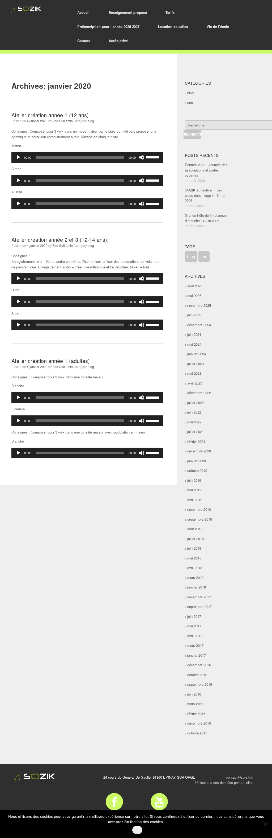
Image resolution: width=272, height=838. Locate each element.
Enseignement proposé (128, 12)
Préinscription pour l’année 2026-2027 (108, 26)
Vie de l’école (218, 26)
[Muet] (141, 157)
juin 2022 (194, 412)
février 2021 (196, 441)
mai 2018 (194, 558)
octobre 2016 (197, 674)
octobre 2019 (197, 470)
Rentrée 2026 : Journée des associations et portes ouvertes (206, 170)
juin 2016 (194, 694)
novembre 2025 (199, 305)
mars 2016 (195, 703)
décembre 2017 (199, 596)
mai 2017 (194, 625)
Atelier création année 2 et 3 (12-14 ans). (60, 239)
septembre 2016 (199, 684)
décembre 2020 (199, 450)
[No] (265, 824)
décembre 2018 (199, 509)
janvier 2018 (196, 587)
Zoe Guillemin (63, 120)
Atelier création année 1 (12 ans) (50, 115)
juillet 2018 (195, 538)
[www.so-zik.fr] (24, 9)
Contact (83, 40)
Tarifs (170, 12)
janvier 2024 (196, 353)
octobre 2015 (197, 732)
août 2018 (194, 528)
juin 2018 (194, 548)
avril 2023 (194, 383)
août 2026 (194, 285)
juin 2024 (194, 334)
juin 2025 (194, 314)
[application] (87, 157)
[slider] (153, 157)
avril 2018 (194, 567)
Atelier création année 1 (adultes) (50, 361)
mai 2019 (194, 489)
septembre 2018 (199, 519)
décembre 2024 (199, 324)
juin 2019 (194, 480)
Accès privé (118, 40)
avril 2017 (194, 635)
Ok (137, 830)
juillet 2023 (195, 363)
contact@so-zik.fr (239, 777)
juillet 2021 (195, 431)
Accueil (83, 12)
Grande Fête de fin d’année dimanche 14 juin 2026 (206, 218)
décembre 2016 (199, 664)
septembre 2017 (199, 606)
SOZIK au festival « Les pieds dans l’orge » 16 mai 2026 (205, 195)
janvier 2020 (196, 460)
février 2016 (196, 713)
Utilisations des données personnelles (224, 782)
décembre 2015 (199, 723)
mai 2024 (194, 344)
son (190, 102)
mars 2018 (195, 577)
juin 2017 (194, 616)
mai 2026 (194, 295)
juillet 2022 (195, 402)
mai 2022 (194, 421)
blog (91, 120)
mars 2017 (195, 645)
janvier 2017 (196, 655)
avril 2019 (194, 499)
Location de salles (173, 26)
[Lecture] (18, 157)
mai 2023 (194, 373)
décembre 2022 (199, 392)
